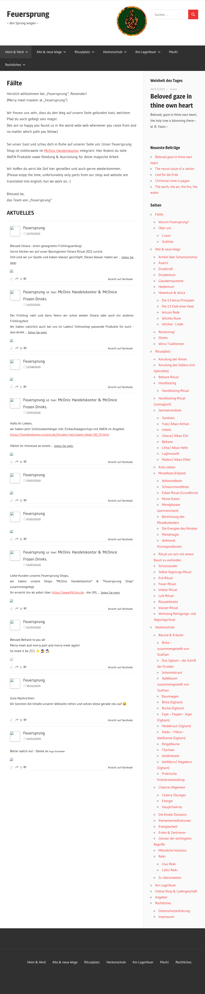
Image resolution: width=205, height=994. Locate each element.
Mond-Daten (171, 499)
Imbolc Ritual (168, 590)
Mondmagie (170, 534)
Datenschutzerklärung (174, 911)
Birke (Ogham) (172, 702)
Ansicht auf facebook (120, 279)
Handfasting (167, 383)
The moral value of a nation (174, 168)
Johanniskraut (172, 672)
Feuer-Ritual (167, 584)
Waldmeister (171, 756)
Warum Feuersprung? (174, 222)
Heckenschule (112, 52)
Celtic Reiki (170, 870)
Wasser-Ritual (168, 608)
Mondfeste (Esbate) (172, 473)
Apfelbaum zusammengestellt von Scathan (173, 684)
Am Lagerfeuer (145, 52)
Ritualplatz (82, 52)
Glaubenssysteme (171, 281)
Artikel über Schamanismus (178, 257)
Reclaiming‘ (167, 332)
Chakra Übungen (174, 795)
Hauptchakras (172, 807)
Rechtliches (13, 65)
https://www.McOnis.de (68, 592)
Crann (173, 89)
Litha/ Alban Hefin (175, 448)
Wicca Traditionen (171, 344)
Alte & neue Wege (49, 52)
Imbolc (166, 429)
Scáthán (168, 241)
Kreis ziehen (167, 467)
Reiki (162, 856)
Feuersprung (28, 14)
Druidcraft (166, 269)
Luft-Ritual (166, 596)
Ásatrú (163, 263)
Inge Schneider (57, 751)
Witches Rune (171, 318)
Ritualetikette (168, 602)
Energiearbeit (168, 826)
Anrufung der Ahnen (173, 359)
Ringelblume (171, 744)
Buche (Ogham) (173, 708)
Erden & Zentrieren (172, 832)
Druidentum (167, 275)
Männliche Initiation (173, 850)
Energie (167, 801)
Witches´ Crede (172, 324)
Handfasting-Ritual (175, 390)
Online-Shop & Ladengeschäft (176, 891)
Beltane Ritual (169, 377)
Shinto (163, 338)
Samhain (168, 418)
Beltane (167, 442)
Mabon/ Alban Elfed (176, 459)
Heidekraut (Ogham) (176, 726)
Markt (173, 52)
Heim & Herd (14, 52)
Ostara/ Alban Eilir (175, 435)
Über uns (165, 228)
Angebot (161, 897)
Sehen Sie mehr (37, 332)
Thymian (168, 750)
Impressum (166, 916)
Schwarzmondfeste (175, 487)
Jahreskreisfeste (170, 410)
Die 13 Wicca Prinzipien (178, 300)
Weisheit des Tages (166, 80)
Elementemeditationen (175, 820)
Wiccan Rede (171, 312)
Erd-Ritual (166, 578)
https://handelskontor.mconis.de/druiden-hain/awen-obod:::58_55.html (59, 434)
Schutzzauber (168, 566)
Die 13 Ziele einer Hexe (178, 306)
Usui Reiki (169, 864)
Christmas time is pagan (172, 180)
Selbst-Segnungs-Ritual (175, 572)
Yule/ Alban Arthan (175, 424)
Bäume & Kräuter (171, 635)
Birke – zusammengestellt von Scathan (173, 648)
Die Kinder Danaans (173, 814)
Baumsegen (170, 696)
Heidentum (166, 286)
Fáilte (159, 214)
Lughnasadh (170, 453)
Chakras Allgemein (172, 787)
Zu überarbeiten (170, 877)
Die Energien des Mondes (179, 528)
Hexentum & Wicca (172, 292)
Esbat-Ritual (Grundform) (180, 493)
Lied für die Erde (166, 174)
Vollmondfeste (172, 481)
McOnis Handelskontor (61, 150)
